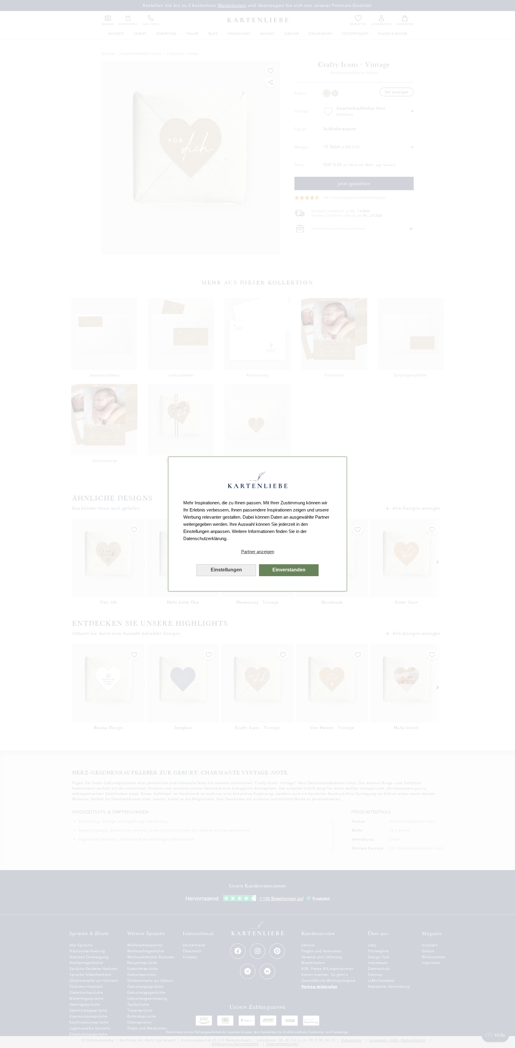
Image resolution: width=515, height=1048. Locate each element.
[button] (257, 551)
